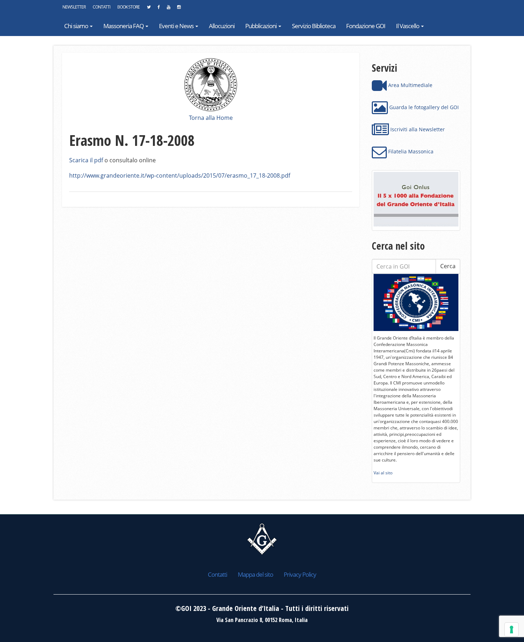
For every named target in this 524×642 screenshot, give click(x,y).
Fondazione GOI (365, 26)
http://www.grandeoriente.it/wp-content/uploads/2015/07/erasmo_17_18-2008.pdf (179, 175)
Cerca (448, 266)
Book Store (128, 7)
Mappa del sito (255, 574)
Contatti (101, 7)
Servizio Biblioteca (313, 26)
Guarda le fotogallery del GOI (423, 107)
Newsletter (74, 7)
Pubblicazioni (261, 26)
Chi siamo (76, 26)
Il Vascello (408, 26)
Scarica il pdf (86, 160)
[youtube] (168, 9)
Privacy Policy (300, 574)
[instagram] (179, 9)
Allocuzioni (222, 26)
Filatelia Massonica (410, 151)
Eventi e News (177, 26)
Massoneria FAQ (124, 26)
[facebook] (158, 9)
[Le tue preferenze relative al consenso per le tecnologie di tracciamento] (511, 629)
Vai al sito (383, 473)
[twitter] (148, 9)
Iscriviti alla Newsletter (417, 129)
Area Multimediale (409, 85)
